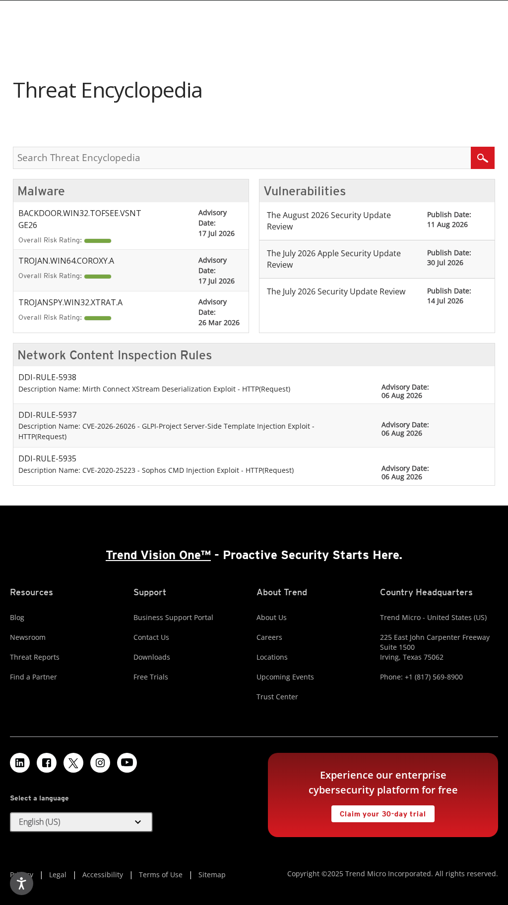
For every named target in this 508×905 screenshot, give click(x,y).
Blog (17, 617)
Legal (57, 874)
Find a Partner (33, 676)
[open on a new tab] (73, 763)
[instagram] (100, 763)
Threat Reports (35, 657)
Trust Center (277, 696)
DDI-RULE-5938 (47, 377)
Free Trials (150, 676)
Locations (272, 657)
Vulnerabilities (304, 190)
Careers (269, 637)
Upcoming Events (285, 676)
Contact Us (151, 637)
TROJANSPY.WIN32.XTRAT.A (70, 302)
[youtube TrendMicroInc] (127, 763)
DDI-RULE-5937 (47, 414)
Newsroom (28, 637)
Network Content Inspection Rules (114, 354)
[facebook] (47, 763)
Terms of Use (161, 874)
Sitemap (212, 874)
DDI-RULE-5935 (47, 458)
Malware (41, 190)
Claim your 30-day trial (378, 811)
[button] (81, 822)
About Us (271, 617)
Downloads (151, 657)
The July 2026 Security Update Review (336, 291)
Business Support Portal (173, 617)
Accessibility (102, 874)
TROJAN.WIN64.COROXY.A (66, 260)
